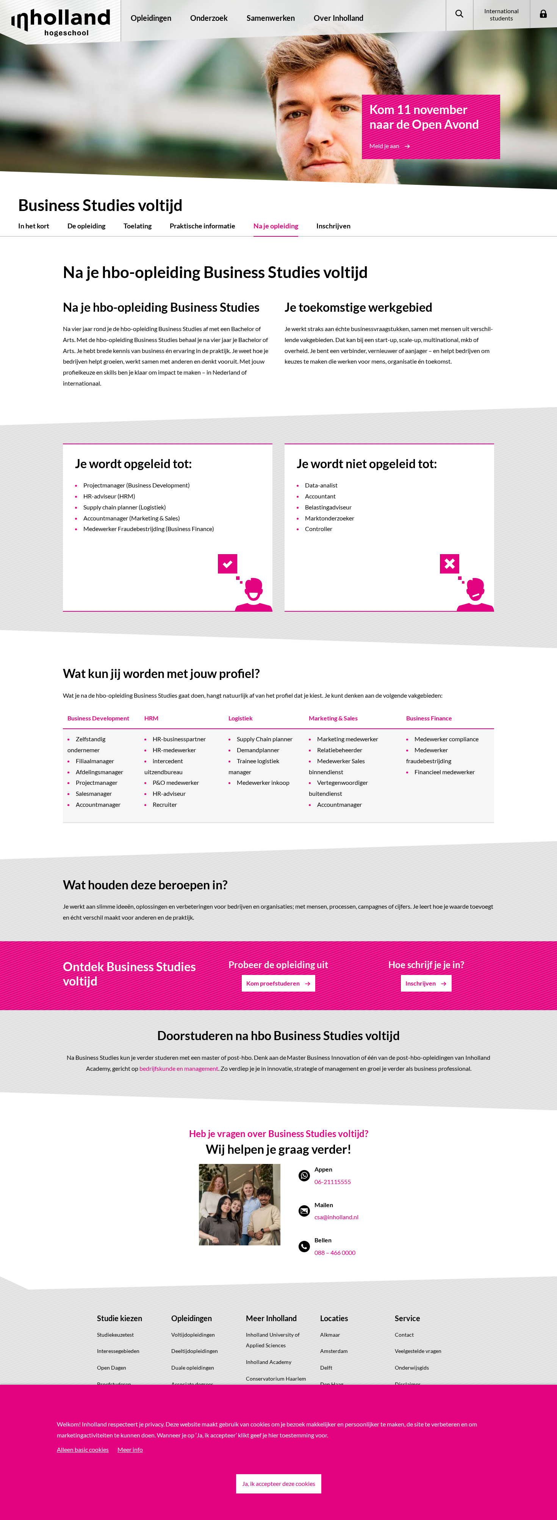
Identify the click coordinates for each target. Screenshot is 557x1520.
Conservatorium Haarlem (276, 1378)
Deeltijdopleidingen (194, 1351)
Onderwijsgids (412, 1367)
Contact (404, 1334)
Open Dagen (111, 1367)
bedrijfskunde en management (178, 1068)
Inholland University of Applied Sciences (273, 1340)
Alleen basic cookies (83, 1449)
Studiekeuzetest (115, 1334)
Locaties (334, 1318)
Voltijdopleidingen (193, 1334)
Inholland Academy (268, 1362)
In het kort (33, 226)
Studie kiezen (119, 1318)
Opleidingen (191, 1318)
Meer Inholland (271, 1318)
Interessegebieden (118, 1351)
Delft (326, 1367)
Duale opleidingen (192, 1367)
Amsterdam (334, 1351)
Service (407, 1318)
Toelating (138, 226)
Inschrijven (333, 226)
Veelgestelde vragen (418, 1351)
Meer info (130, 1449)
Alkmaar (330, 1334)
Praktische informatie (202, 226)
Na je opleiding (275, 226)
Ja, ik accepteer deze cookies (278, 1483)
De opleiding (86, 226)
